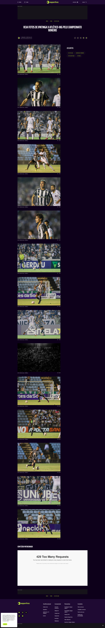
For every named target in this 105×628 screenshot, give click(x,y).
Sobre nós (45, 607)
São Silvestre (67, 619)
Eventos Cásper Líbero (69, 622)
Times (26, 2)
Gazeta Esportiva (68, 617)
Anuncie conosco (57, 607)
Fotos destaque (71, 55)
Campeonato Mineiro (80, 53)
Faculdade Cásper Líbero (68, 611)
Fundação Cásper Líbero (68, 607)
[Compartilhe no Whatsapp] (78, 38)
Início (47, 21)
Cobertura (57, 613)
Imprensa (57, 615)
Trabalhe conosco (82, 609)
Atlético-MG (56, 21)
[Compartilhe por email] (86, 38)
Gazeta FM (67, 614)
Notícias (56, 618)
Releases (57, 621)
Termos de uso (81, 612)
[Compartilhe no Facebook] (83, 38)
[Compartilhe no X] (81, 38)
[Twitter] (26, 612)
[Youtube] (19, 616)
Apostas (74, 2)
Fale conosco (81, 607)
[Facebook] (19, 612)
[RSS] (22, 616)
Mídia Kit (57, 610)
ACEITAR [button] (5, 624)
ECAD (44, 615)
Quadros (45, 609)
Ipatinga (79, 55)
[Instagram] (22, 612)
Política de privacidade (80, 615)
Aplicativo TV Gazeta (46, 612)
